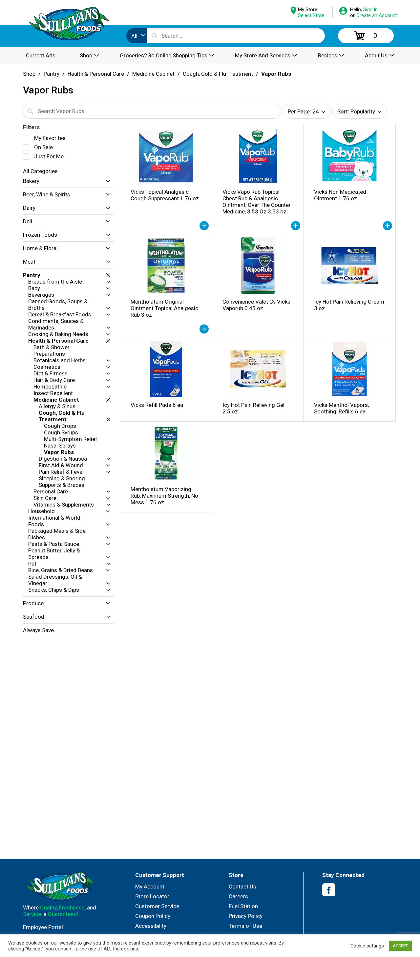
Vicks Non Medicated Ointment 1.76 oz (340, 195)
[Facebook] (328, 890)
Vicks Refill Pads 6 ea (157, 405)
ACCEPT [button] (400, 945)
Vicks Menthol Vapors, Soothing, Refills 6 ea (341, 408)
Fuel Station (243, 906)
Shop (29, 73)
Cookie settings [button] (367, 946)
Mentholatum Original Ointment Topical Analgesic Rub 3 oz (164, 308)
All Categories (40, 171)
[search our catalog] (154, 35)
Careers (238, 896)
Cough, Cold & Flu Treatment (218, 73)
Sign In (370, 9)
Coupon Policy (152, 916)
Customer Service (157, 906)
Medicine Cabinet (153, 73)
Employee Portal (43, 927)
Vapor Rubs (276, 73)
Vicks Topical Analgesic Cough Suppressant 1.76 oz (165, 195)
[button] (106, 181)
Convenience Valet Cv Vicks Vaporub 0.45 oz (256, 304)
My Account (149, 886)
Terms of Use (245, 926)
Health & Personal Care (96, 73)
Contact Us (242, 886)
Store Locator (152, 896)
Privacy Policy (245, 916)
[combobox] (136, 35)
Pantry (51, 73)
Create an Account (376, 15)
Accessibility (150, 926)
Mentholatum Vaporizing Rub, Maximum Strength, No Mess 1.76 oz (164, 496)
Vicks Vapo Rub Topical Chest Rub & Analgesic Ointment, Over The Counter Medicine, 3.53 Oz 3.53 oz (256, 202)
